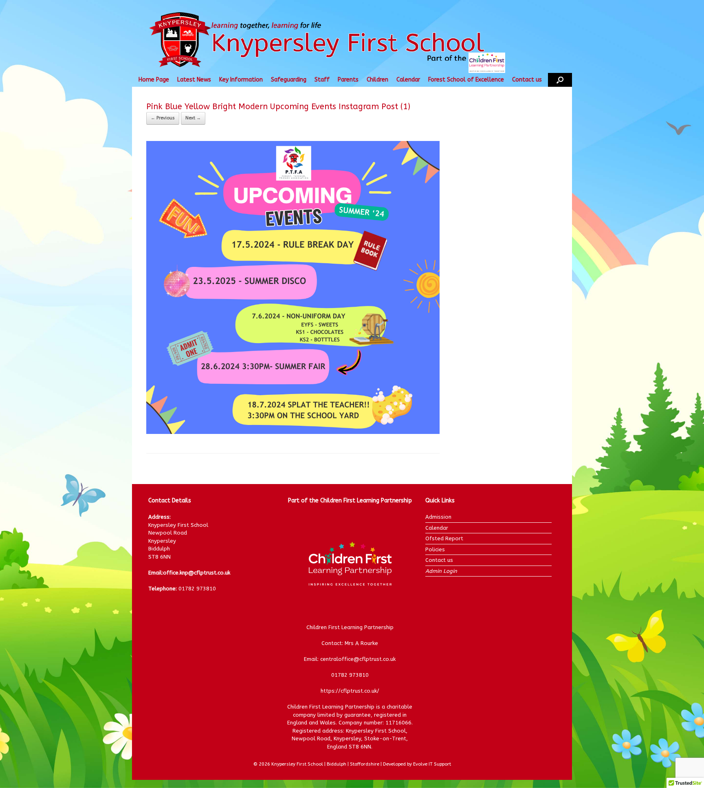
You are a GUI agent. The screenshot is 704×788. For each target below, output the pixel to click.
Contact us (527, 79)
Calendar (408, 79)
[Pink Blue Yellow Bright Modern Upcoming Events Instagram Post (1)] (293, 432)
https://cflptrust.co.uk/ (350, 691)
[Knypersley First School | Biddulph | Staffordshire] (332, 40)
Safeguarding (288, 79)
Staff (322, 79)
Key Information (241, 79)
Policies (435, 549)
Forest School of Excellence (466, 79)
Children (377, 79)
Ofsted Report (444, 538)
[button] (560, 80)
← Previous (163, 118)
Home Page (154, 79)
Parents (348, 79)
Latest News (194, 79)
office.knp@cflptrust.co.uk (196, 573)
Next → (193, 118)
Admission (438, 517)
